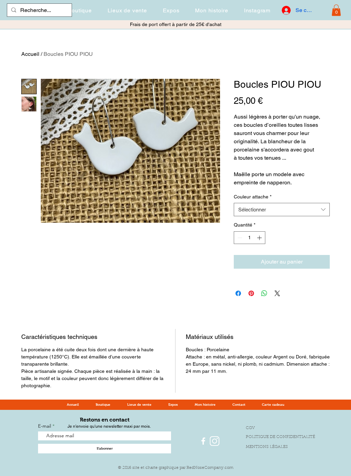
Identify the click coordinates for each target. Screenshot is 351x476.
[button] (79, 10)
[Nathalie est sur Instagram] (214, 441)
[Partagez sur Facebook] (238, 293)
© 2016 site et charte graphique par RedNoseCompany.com (175, 468)
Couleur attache (252, 196)
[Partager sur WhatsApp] (264, 293)
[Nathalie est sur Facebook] (203, 441)
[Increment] (260, 238)
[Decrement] (239, 238)
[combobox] (282, 209)
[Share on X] (277, 293)
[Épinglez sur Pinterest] (251, 293)
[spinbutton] (249, 238)
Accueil (30, 54)
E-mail (45, 426)
